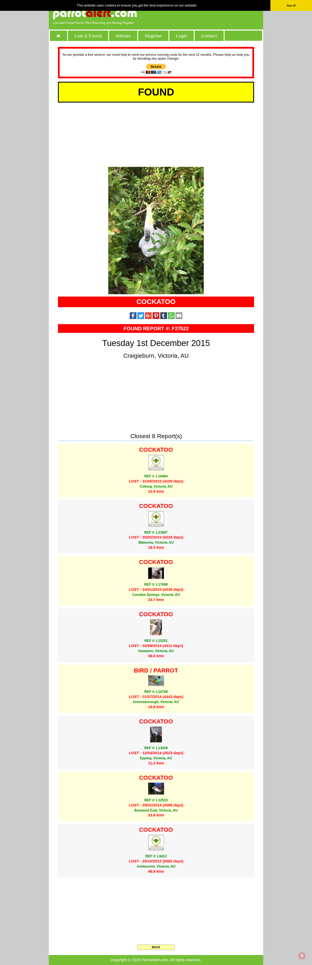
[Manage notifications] (302, 955)
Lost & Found (88, 35)
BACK (156, 947)
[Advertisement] (210, 13)
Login (181, 35)
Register (153, 35)
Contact (209, 35)
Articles (123, 35)
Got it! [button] (291, 5)
